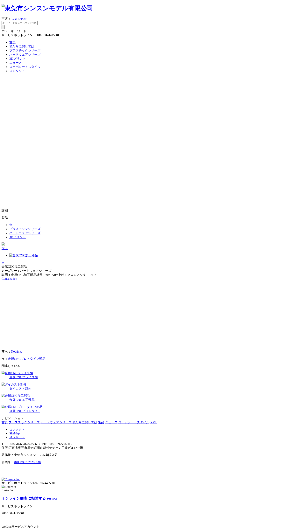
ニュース (15, 62)
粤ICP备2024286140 (27, 462)
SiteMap (14, 433)
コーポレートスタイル (24, 66)
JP (25, 18)
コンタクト (17, 71)
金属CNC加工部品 (22, 399)
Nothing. (16, 351)
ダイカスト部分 (20, 388)
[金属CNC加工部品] (16, 395)
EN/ (20, 18)
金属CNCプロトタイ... (24, 411)
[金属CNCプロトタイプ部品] (22, 407)
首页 (12, 42)
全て (12, 224)
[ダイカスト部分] (14, 384)
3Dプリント (17, 58)
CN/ (14, 18)
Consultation (9, 278)
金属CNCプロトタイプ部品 (27, 358)
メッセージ (17, 437)
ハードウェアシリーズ (24, 54)
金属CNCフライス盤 (23, 377)
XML (153, 422)
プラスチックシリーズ (24, 50)
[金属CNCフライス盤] (17, 373)
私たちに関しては (21, 46)
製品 (101, 422)
